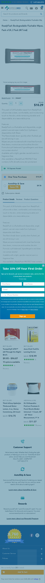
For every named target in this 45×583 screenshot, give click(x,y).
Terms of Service (34, 309)
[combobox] (3, 295)
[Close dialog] (43, 266)
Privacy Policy (25, 309)
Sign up (22, 316)
